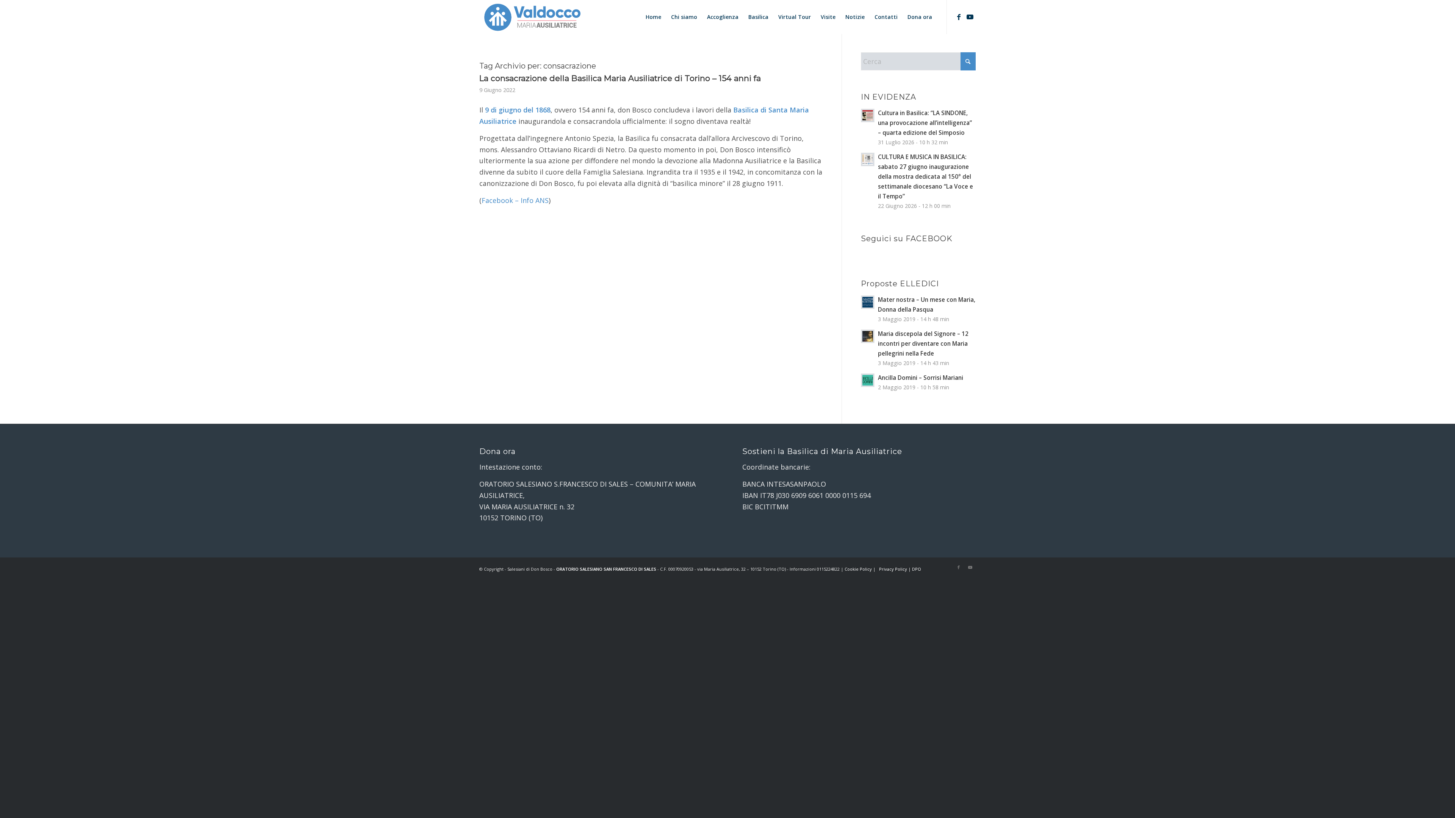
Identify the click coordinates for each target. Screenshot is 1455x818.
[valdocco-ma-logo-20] (532, 17)
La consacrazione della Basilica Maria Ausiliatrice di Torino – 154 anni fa (620, 78)
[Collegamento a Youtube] (970, 16)
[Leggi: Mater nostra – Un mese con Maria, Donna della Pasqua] (868, 302)
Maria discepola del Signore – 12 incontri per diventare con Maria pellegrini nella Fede (923, 343)
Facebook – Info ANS (515, 200)
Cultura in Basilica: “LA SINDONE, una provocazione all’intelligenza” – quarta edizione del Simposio (925, 122)
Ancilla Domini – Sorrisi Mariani (920, 377)
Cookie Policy (858, 569)
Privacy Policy (893, 569)
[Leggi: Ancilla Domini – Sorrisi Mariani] (868, 380)
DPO (916, 569)
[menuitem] (653, 17)
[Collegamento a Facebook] (958, 16)
